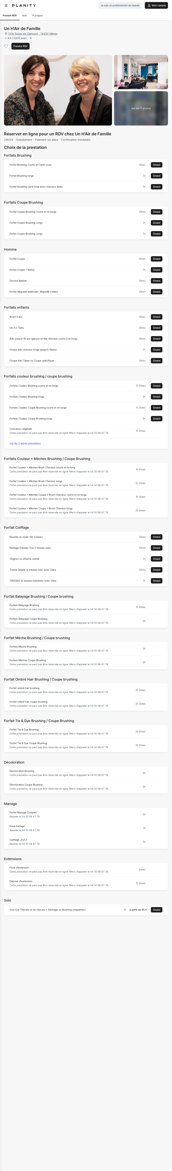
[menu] (6, 5)
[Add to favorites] (6, 46)
